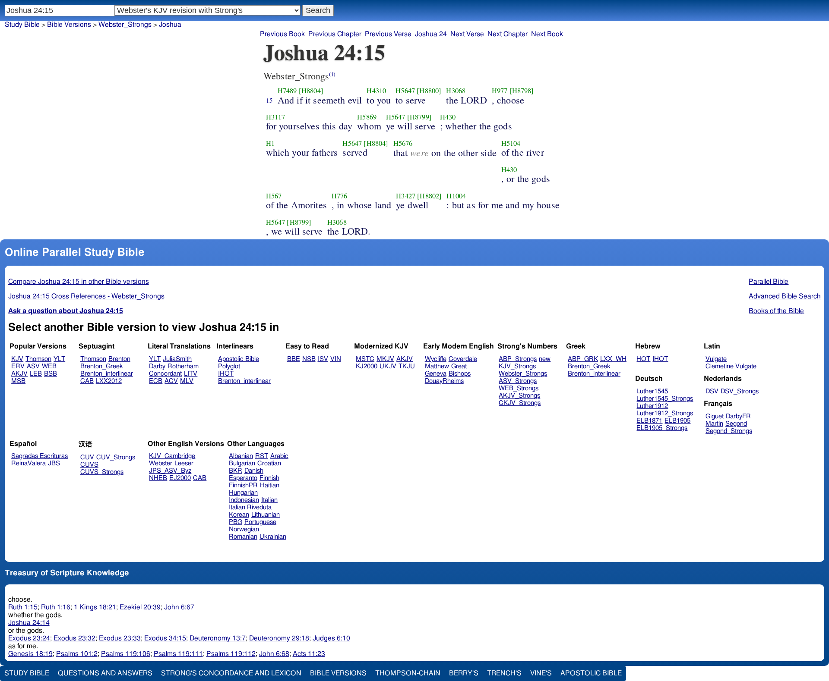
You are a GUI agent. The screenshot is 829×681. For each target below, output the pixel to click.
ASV (33, 366)
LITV (190, 373)
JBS (54, 463)
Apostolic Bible (591, 673)
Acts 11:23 (309, 653)
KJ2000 (366, 366)
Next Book (547, 34)
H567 (274, 196)
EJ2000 (180, 478)
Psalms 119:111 (178, 653)
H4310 (376, 90)
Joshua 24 (431, 34)
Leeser (183, 463)
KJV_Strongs (517, 366)
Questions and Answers (105, 673)
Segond (736, 424)
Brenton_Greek (101, 366)
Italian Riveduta (250, 507)
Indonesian (244, 500)
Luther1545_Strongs (664, 398)
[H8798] (521, 90)
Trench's (504, 673)
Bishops (460, 373)
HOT (643, 359)
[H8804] (311, 90)
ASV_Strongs (518, 381)
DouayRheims (444, 381)
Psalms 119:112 (231, 653)
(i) (332, 74)
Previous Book (282, 34)
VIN (335, 359)
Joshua (170, 24)
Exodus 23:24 (29, 638)
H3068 (455, 90)
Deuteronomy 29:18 (279, 638)
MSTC (365, 359)
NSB (309, 359)
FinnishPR (243, 485)
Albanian (241, 456)
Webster (160, 463)
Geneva (435, 373)
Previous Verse (388, 34)
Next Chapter (507, 34)
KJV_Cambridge (172, 456)
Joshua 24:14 (29, 622)
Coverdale (463, 359)
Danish (253, 471)
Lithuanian (265, 515)
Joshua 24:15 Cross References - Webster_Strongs (86, 296)
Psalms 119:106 (125, 653)
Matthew (437, 366)
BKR (235, 471)
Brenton (119, 359)
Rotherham (183, 366)
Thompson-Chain (407, 673)
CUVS (89, 464)
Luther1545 (652, 391)
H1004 (456, 196)
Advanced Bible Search (785, 296)
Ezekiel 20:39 (140, 607)
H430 (448, 117)
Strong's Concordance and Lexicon (231, 673)
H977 (500, 90)
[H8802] (429, 196)
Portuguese (260, 522)
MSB (18, 381)
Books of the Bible (776, 311)
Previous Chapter (334, 34)
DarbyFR (738, 416)
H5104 (511, 143)
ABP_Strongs (518, 359)
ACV (171, 381)
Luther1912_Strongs (664, 413)
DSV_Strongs (740, 391)
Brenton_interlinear (106, 373)
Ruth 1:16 (55, 607)
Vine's (541, 673)
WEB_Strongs (518, 388)
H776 (340, 196)
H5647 (405, 90)
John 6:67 (179, 607)
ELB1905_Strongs (661, 428)
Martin (714, 424)
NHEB (158, 478)
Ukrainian (272, 537)
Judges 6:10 (331, 638)
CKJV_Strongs (520, 403)
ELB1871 (649, 420)
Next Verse (467, 34)
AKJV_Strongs (519, 395)
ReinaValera (28, 463)
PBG (235, 522)
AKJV (19, 373)
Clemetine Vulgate (731, 366)
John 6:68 (274, 653)
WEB (49, 366)
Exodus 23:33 (120, 638)
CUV (87, 457)
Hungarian (243, 493)
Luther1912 (652, 406)
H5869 (367, 117)
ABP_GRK (583, 359)
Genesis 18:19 (30, 653)
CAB (87, 381)
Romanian (243, 537)
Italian (269, 500)
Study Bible (22, 24)
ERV (18, 366)
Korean (239, 515)
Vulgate (716, 359)
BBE (293, 359)
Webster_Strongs (523, 373)
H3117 (275, 117)
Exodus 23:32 (74, 638)
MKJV (385, 359)
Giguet (715, 416)
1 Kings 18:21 (95, 607)
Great (459, 366)
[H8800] (429, 90)
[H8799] (419, 117)
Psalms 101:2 (77, 653)
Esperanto (243, 478)
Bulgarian (242, 463)
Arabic (279, 456)
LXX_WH (613, 359)
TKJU (407, 366)
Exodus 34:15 (165, 638)
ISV (323, 359)
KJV (17, 359)
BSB (50, 373)
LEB (36, 373)
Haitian (269, 485)
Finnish (269, 478)
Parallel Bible (768, 281)
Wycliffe (435, 359)
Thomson (38, 359)
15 (269, 100)
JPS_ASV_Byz (170, 471)
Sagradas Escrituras (39, 456)
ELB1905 (677, 420)
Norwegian (244, 529)
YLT (59, 359)
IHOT (226, 373)
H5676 (403, 143)
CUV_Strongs (115, 457)
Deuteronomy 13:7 (218, 638)
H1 (270, 143)
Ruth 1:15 (23, 607)
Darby (157, 366)
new (545, 359)
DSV (712, 391)
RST (261, 456)
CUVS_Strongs (101, 472)
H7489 (287, 90)
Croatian (269, 463)
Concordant (165, 373)
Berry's (463, 673)
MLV (186, 381)
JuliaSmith (177, 359)
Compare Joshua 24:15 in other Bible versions (78, 281)
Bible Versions (69, 24)
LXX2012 (109, 381)
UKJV (388, 366)
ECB (155, 381)
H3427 (405, 196)
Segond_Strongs (729, 431)
